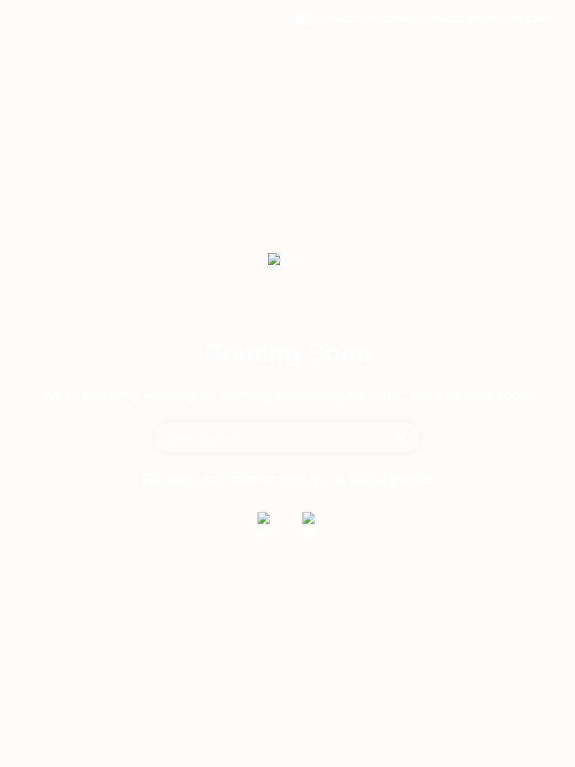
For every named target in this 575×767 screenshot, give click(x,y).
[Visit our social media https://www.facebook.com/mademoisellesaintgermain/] (265, 525)
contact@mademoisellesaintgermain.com (432, 18)
